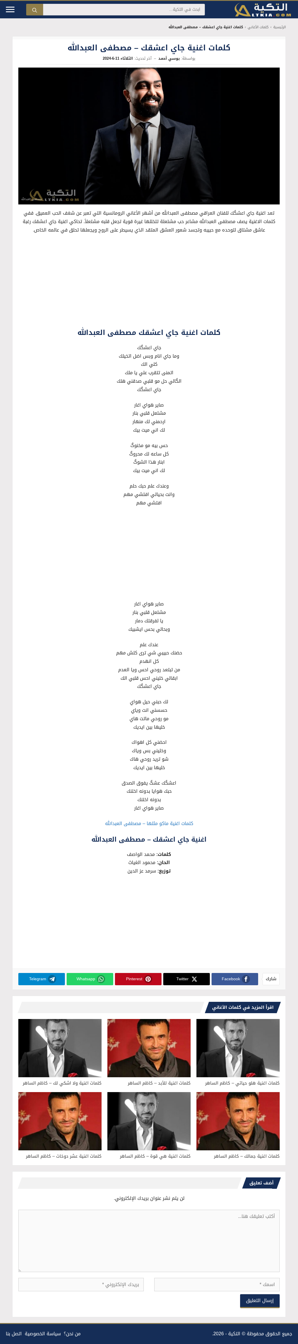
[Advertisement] (149, 282)
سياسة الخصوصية (43, 1333)
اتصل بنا (14, 1333)
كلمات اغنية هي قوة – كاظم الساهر (155, 1156)
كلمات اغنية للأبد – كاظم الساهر (159, 1083)
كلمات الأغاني (258, 27)
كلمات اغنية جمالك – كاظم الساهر (247, 1156)
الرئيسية (279, 27)
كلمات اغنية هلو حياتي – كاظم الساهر (242, 1083)
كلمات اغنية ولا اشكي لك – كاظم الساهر (62, 1083)
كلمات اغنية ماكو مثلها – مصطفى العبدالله (149, 823)
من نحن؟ (72, 1333)
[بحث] (34, 9)
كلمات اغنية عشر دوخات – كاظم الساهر (64, 1156)
